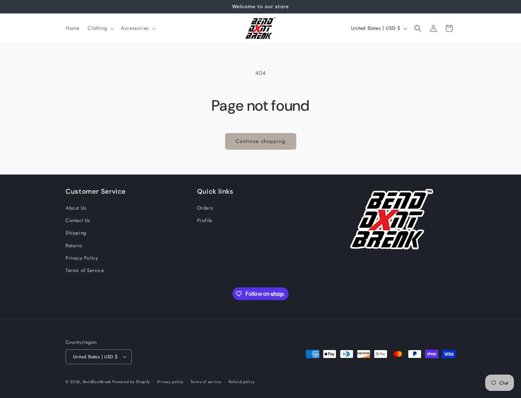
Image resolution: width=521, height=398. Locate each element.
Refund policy (241, 382)
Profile (204, 220)
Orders (205, 207)
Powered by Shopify (131, 382)
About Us (76, 207)
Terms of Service (85, 270)
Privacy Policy (82, 257)
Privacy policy (170, 382)
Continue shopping (261, 141)
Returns (74, 245)
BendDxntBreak (98, 382)
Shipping (76, 232)
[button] (100, 28)
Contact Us (78, 220)
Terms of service (206, 382)
